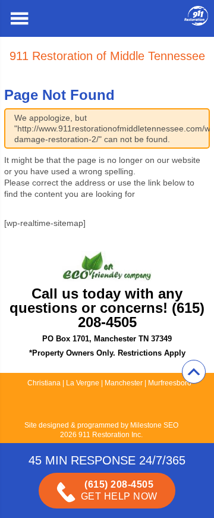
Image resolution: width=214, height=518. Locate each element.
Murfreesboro (169, 383)
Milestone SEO (154, 425)
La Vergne (82, 383)
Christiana (44, 383)
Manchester (124, 383)
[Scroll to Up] (194, 372)
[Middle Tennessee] (196, 22)
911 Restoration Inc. (110, 435)
